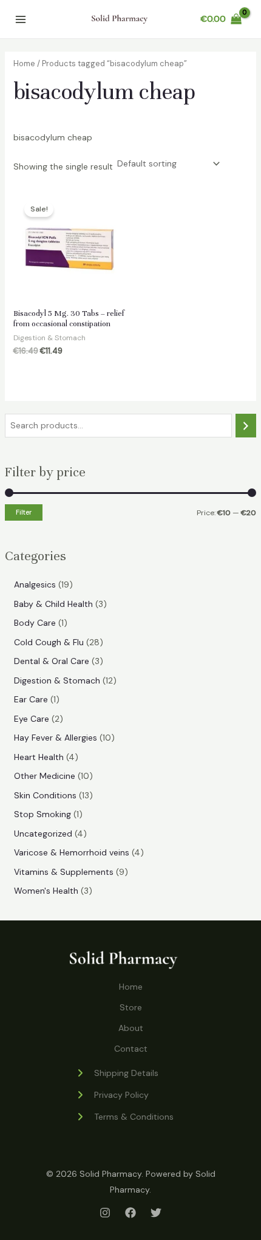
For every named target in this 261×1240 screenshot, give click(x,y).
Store (131, 1007)
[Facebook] (130, 1212)
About (130, 1027)
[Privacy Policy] (112, 1095)
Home (24, 63)
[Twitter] (156, 1212)
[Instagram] (105, 1212)
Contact (130, 1048)
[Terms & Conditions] (124, 1117)
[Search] (246, 425)
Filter (24, 512)
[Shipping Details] (116, 1073)
